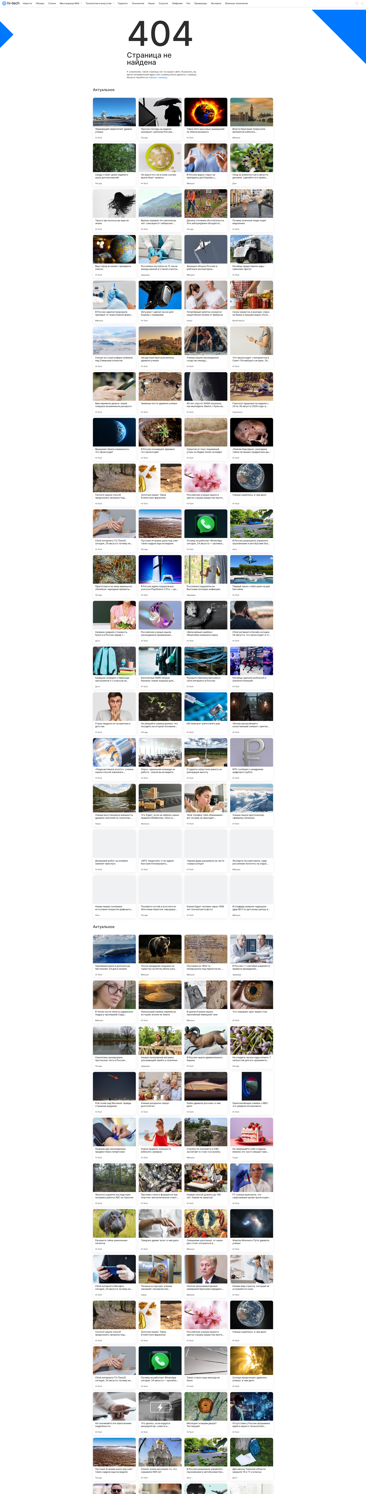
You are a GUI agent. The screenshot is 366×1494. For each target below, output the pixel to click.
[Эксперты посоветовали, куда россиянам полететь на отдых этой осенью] (251, 851)
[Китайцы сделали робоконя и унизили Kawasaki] (251, 668)
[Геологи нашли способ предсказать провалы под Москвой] (114, 485)
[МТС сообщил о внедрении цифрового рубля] (251, 759)
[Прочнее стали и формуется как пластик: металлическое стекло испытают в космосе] (160, 1459)
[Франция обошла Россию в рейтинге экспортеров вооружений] (205, 256)
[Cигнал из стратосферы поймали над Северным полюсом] (114, 347)
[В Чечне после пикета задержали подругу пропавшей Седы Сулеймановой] (114, 1276)
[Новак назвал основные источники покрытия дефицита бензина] (114, 896)
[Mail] (4, 3)
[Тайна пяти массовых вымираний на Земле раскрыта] (205, 119)
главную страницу (157, 77)
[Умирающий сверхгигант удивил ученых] (114, 119)
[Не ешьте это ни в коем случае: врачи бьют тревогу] (160, 164)
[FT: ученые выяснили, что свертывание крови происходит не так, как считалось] (251, 1459)
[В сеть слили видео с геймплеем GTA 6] (114, 988)
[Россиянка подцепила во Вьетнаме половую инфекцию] (205, 576)
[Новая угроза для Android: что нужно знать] (160, 942)
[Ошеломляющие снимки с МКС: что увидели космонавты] (251, 1367)
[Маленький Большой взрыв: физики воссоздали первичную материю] (251, 1171)
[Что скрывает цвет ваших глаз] (251, 1276)
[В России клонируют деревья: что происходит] (160, 439)
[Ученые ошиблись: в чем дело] (251, 485)
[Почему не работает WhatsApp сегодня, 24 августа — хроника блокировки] (205, 530)
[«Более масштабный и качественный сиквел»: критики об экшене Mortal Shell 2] (251, 713)
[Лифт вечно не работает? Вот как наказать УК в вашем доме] (160, 1079)
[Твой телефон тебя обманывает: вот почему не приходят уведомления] (205, 805)
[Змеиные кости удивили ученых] (160, 393)
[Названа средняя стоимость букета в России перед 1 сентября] (114, 622)
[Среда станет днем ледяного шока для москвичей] (114, 164)
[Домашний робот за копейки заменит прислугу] (114, 851)
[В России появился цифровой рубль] (160, 1125)
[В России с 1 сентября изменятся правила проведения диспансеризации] (251, 1230)
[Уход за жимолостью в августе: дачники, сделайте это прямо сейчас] (251, 164)
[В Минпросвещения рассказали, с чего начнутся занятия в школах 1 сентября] (251, 1033)
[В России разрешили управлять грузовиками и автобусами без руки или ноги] (251, 530)
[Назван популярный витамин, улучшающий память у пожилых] (160, 1322)
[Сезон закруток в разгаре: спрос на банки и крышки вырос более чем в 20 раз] (251, 302)
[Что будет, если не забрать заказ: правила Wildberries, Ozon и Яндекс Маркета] (160, 805)
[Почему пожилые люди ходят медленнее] (251, 210)
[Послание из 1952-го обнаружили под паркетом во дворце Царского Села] (205, 1230)
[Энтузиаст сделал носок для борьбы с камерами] (160, 302)
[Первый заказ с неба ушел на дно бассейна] (251, 576)
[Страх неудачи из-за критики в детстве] (114, 713)
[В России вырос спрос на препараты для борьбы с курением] (205, 164)
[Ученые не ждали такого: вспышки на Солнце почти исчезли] (205, 988)
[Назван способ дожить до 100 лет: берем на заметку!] (205, 1459)
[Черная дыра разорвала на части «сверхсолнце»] (205, 851)
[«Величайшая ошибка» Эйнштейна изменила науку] (205, 622)
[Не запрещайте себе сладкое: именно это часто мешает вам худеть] (251, 1413)
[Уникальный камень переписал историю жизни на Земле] (160, 1276)
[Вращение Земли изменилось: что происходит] (114, 439)
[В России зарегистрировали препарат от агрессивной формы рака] (114, 302)
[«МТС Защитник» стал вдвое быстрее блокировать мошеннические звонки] (160, 851)
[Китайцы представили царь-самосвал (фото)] (251, 256)
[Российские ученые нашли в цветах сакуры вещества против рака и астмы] (205, 485)
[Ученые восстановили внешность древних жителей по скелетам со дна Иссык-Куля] (114, 805)
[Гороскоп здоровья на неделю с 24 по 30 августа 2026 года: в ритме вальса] (251, 393)
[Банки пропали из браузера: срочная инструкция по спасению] (114, 942)
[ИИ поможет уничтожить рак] (205, 713)
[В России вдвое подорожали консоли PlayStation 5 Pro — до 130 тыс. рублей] (160, 576)
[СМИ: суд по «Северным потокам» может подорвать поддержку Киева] (114, 1079)
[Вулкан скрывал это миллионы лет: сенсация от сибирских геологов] (160, 210)
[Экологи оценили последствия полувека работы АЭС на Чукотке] (114, 1459)
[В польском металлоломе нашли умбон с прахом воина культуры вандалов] (205, 1079)
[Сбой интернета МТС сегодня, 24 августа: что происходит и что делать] (205, 1171)
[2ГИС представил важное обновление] (205, 1125)
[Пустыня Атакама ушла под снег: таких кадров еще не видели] (160, 530)
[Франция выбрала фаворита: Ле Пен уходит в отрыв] (160, 1171)
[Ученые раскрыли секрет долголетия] (160, 1367)
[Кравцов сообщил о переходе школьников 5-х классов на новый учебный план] (114, 668)
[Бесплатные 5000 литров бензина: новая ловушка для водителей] (160, 668)
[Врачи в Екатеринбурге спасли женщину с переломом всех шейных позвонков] (251, 942)
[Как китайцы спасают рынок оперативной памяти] (251, 988)
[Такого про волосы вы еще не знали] (114, 210)
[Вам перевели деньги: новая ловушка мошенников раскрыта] (114, 393)
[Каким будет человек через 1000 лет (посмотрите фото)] (205, 896)
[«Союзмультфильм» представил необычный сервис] (205, 1033)
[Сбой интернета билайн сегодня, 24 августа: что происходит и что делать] (251, 622)
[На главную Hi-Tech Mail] (12, 3)
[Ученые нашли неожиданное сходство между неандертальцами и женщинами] (205, 347)
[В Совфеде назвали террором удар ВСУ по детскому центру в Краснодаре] (251, 896)
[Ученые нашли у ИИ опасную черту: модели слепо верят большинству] (160, 988)
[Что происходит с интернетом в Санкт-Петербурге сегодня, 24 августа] (251, 347)
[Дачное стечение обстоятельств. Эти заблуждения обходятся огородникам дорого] (205, 210)
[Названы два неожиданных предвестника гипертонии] (114, 1413)
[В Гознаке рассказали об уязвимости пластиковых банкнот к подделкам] (114, 1033)
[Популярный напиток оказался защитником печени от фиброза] (205, 302)
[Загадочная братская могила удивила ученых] (160, 347)
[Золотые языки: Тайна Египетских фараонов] (160, 485)
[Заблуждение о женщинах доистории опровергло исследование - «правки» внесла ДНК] (114, 1171)
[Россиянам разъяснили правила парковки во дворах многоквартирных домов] (114, 1125)
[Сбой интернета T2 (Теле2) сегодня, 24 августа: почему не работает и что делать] (114, 530)
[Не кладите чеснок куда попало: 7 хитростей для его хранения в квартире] (251, 1322)
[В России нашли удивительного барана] (205, 1322)
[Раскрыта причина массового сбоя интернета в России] (205, 668)
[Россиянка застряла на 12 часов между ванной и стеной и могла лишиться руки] (160, 256)
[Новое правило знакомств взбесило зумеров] (160, 1413)
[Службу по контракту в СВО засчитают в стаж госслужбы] (205, 1413)
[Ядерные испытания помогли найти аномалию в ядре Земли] (205, 942)
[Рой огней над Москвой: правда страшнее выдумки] (114, 1367)
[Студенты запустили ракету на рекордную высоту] (205, 759)
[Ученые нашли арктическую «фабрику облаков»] (251, 805)
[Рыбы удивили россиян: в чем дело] (205, 1367)
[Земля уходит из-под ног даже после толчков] (160, 1033)
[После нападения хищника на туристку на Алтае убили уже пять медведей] (160, 1230)
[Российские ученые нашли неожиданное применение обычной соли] (160, 622)
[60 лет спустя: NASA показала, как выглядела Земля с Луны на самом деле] (205, 393)
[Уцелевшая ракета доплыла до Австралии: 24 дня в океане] (114, 1230)
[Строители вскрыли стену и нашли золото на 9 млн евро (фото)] (251, 1125)
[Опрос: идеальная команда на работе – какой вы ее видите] (160, 759)
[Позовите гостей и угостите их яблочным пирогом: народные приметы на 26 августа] (160, 896)
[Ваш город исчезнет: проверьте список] (114, 256)
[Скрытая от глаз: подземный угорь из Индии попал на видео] (205, 439)
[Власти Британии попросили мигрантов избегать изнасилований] (251, 119)
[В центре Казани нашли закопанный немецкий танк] (205, 1276)
